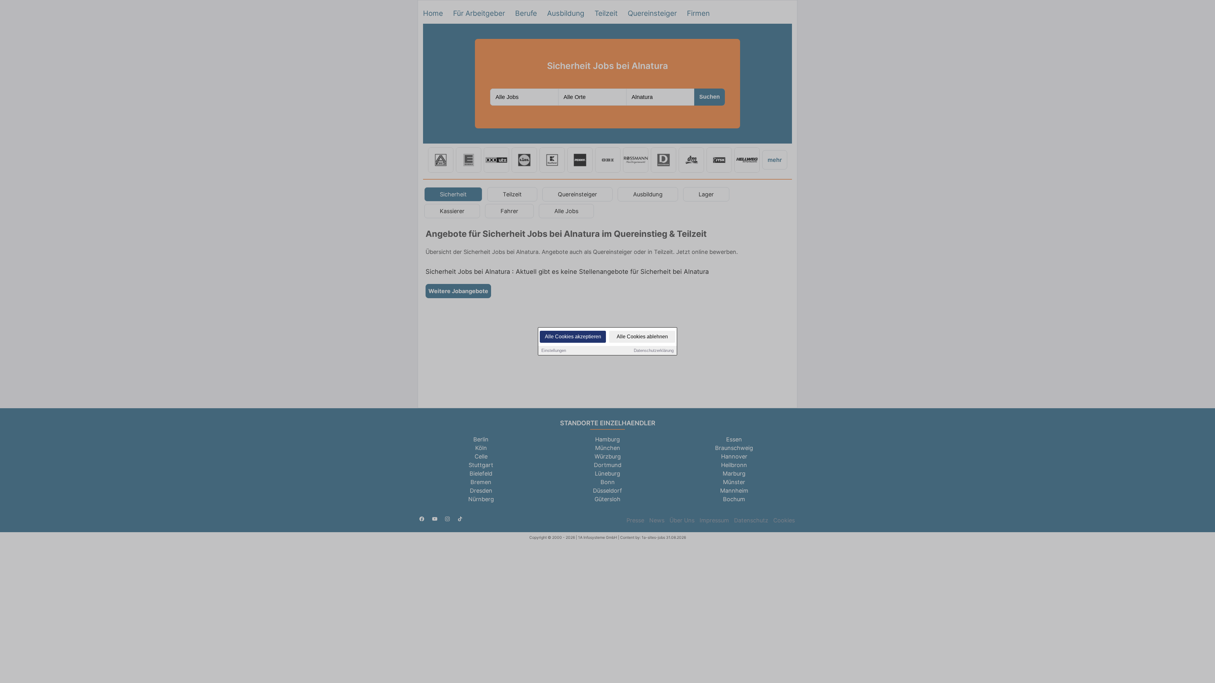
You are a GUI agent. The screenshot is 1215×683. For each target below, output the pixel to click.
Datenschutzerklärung (654, 350)
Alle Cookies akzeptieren (573, 336)
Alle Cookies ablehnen (642, 336)
